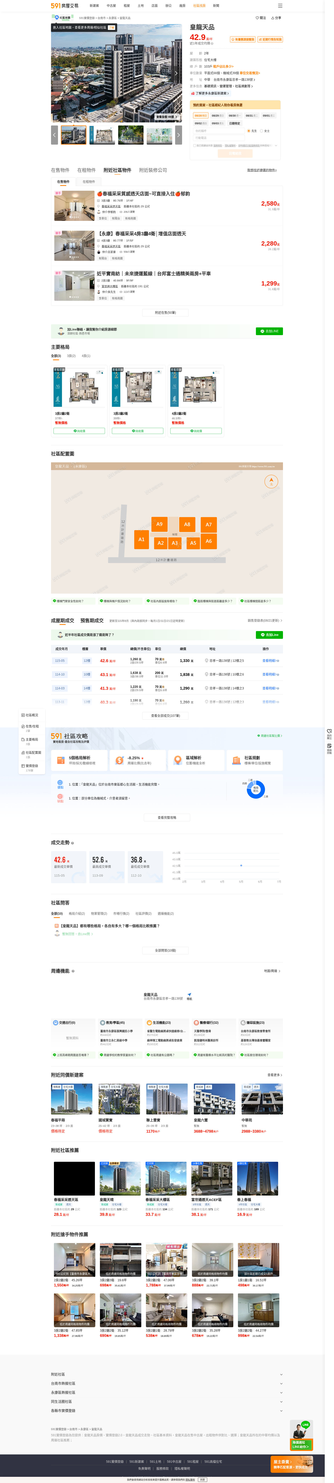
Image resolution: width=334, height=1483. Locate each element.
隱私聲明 (190, 1480)
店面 (155, 5)
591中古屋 (174, 1461)
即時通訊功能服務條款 (249, 145)
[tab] (63, 181)
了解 (111, 27)
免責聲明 (144, 1468)
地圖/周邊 (271, 971)
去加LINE (272, 331)
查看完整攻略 (167, 817)
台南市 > (103, 17)
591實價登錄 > (88, 17)
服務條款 (217, 145)
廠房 (182, 5)
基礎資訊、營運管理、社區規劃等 (227, 86)
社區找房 (199, 5)
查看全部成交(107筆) (165, 715)
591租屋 (193, 1461)
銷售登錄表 (263, 620)
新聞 (216, 5)
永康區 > (114, 17)
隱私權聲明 (230, 145)
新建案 (94, 5)
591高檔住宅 (213, 1461)
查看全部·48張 (165, 116)
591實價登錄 (115, 1461)
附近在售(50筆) (165, 312)
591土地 (155, 1461)
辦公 (168, 5)
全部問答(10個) (165, 950)
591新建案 (137, 1461)
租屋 (127, 5)
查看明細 (268, 660)
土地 (141, 5)
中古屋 (111, 5)
